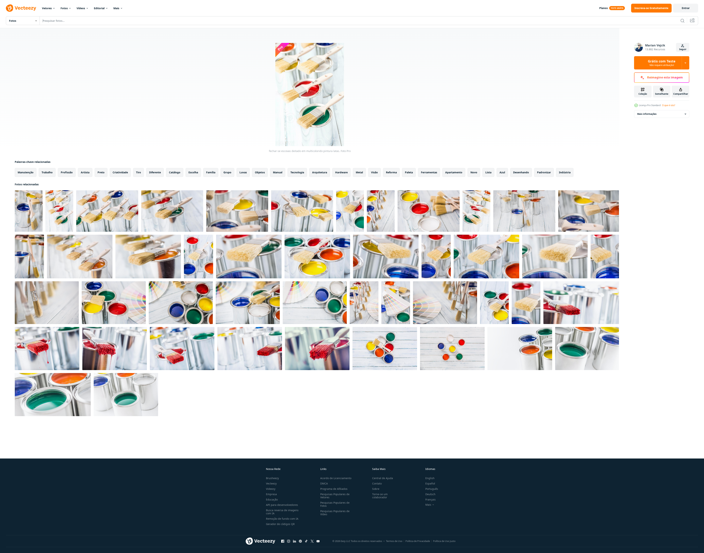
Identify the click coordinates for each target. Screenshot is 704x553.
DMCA (324, 483)
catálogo (174, 172)
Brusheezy (272, 478)
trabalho (47, 172)
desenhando (521, 172)
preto (101, 172)
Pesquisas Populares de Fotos (335, 504)
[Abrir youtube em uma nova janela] (318, 541)
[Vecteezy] (21, 8)
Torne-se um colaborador (380, 495)
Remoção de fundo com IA (282, 518)
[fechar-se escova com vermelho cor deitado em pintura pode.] (581, 302)
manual (277, 172)
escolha (193, 172)
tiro (138, 172)
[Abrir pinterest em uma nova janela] (300, 541)
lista (488, 172)
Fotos (64, 8)
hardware (341, 172)
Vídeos (81, 8)
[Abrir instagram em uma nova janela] (288, 541)
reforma (391, 172)
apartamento (453, 172)
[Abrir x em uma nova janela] (312, 541)
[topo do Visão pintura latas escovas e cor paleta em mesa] (315, 302)
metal (359, 172)
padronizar (544, 172)
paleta (409, 172)
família (210, 172)
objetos (260, 172)
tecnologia (297, 172)
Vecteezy (271, 483)
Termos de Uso (394, 541)
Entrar (686, 8)
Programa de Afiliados (333, 489)
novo (473, 172)
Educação (272, 499)
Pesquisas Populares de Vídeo (335, 512)
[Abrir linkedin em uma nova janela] (294, 541)
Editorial (99, 8)
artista (85, 172)
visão (374, 172)
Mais (116, 8)
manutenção (25, 172)
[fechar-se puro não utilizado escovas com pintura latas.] (47, 302)
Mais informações (647, 114)
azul (502, 172)
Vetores (47, 8)
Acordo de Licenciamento (335, 478)
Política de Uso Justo (444, 541)
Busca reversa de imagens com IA (282, 511)
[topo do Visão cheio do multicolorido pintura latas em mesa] (452, 348)
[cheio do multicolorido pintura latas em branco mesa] (520, 348)
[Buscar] (682, 20)
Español (430, 483)
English (430, 478)
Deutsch (430, 494)
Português (431, 489)
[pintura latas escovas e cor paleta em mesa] (114, 302)
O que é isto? (668, 105)
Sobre (375, 489)
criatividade (120, 172)
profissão (67, 172)
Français (430, 499)
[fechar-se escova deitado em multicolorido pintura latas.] (198, 256)
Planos (603, 8)
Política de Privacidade (417, 541)
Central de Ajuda (382, 478)
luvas (243, 172)
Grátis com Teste (661, 63)
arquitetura (319, 172)
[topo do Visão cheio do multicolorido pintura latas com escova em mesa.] (384, 348)
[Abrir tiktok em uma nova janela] (306, 541)
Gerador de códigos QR (280, 524)
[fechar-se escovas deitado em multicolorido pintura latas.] (29, 211)
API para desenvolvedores (282, 505)
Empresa (271, 494)
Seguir (682, 49)
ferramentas (429, 172)
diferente (155, 172)
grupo (227, 172)
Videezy (270, 489)
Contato (377, 483)
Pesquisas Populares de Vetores (335, 495)
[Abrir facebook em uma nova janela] (282, 541)
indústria (565, 172)
